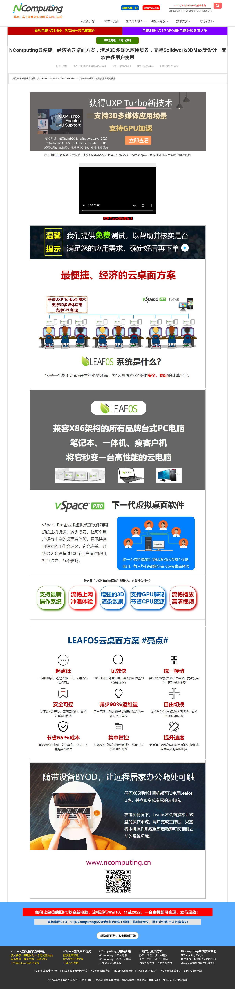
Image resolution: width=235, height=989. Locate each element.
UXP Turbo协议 (204, 11)
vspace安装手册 (177, 11)
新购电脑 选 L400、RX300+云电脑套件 (65, 30)
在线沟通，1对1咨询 (117, 40)
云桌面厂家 (87, 21)
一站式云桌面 (111, 21)
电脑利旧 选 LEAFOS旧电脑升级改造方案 (174, 30)
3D (58, 155)
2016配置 (191, 11)
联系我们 (206, 21)
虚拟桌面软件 (135, 21)
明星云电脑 (158, 21)
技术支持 (182, 21)
